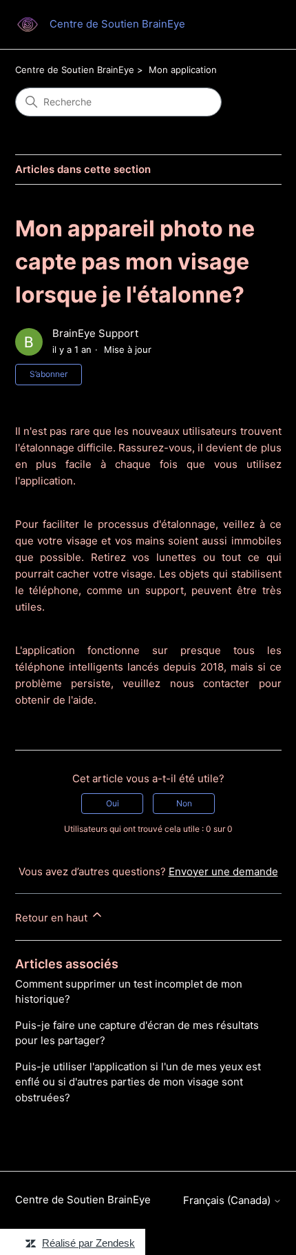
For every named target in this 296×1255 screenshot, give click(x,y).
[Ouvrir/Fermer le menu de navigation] (257, 25)
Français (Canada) (228, 1200)
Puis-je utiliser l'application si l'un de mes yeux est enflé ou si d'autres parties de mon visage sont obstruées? (138, 1082)
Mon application (183, 69)
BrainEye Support (95, 333)
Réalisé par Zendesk (88, 1243)
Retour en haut (52, 917)
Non (184, 803)
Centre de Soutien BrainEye (74, 69)
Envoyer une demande (223, 871)
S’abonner (48, 374)
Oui (112, 803)
